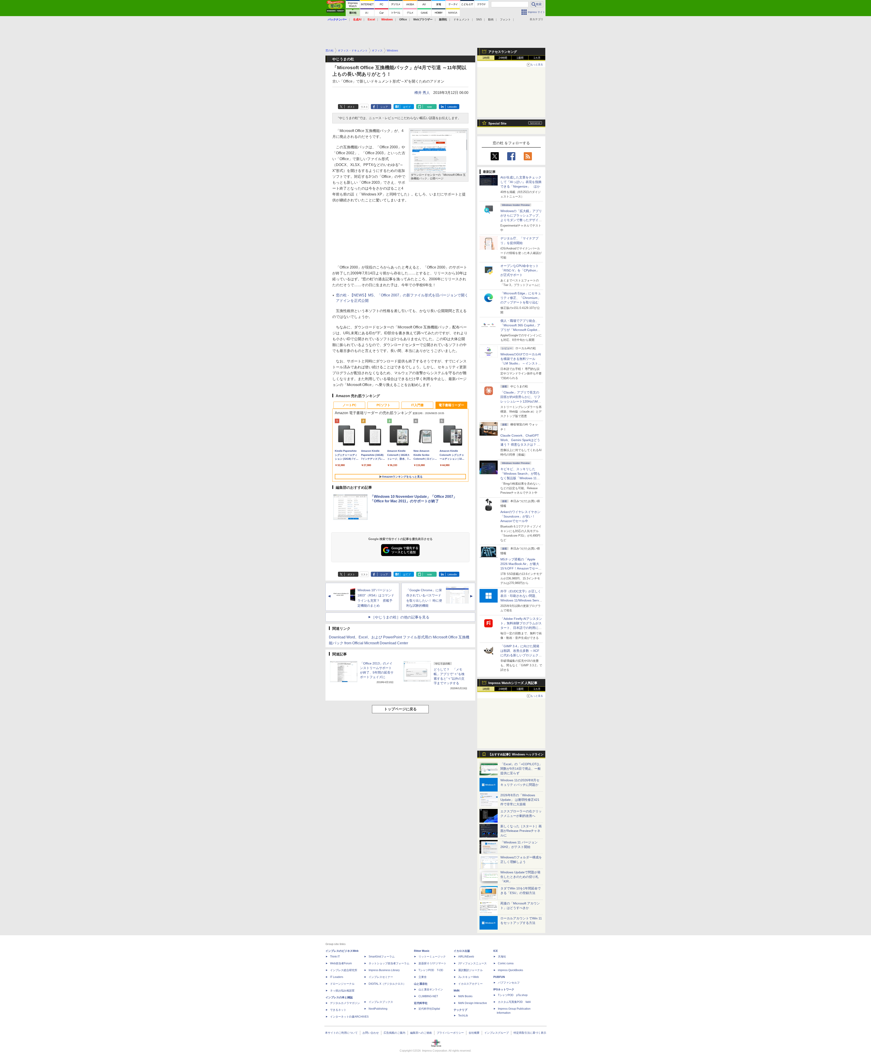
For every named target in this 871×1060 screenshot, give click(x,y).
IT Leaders (336, 977)
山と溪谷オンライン (430, 989)
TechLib (463, 1015)
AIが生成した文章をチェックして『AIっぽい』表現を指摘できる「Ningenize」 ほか (520, 182)
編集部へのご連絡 (421, 1032)
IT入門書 (417, 405)
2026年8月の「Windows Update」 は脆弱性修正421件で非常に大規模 (519, 799)
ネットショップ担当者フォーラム (389, 963)
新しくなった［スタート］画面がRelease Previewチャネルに (521, 830)
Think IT (335, 956)
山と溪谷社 (421, 983)
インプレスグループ (496, 1032)
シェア (384, 106)
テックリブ (460, 1009)
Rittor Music (422, 951)
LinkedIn (452, 106)
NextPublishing (378, 1008)
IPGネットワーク (503, 989)
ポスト (351, 106)
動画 (491, 19)
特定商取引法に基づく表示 (530, 1032)
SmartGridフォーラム (382, 956)
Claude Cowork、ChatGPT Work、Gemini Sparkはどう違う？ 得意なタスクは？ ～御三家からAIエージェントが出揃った (520, 444)
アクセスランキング (502, 52)
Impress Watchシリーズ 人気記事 (512, 683)
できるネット (338, 1009)
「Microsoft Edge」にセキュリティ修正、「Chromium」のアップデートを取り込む (520, 297)
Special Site (497, 123)
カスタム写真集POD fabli (514, 1002)
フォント (505, 19)
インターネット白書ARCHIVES (349, 1016)
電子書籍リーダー (451, 405)
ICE (495, 951)
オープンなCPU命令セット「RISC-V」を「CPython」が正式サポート (519, 270)
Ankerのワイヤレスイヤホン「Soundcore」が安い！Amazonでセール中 (520, 516)
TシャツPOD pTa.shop (513, 995)
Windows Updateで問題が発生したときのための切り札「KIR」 (520, 876)
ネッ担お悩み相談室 (342, 990)
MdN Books (465, 996)
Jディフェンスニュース (472, 963)
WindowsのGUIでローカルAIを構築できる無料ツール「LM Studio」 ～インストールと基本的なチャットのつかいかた (521, 363)
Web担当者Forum (341, 963)
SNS (479, 19)
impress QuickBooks (510, 970)
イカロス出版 (462, 951)
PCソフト (383, 405)
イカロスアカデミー (470, 983)
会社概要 (474, 1032)
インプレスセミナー (381, 977)
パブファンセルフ (509, 982)
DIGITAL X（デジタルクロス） (387, 983)
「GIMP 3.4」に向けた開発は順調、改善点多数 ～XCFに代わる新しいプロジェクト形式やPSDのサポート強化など (521, 655)
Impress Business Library (384, 970)
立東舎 (422, 977)
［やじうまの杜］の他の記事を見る (400, 617)
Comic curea (506, 963)
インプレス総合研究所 (343, 970)
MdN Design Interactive (472, 1003)
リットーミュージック (432, 956)
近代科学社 (421, 1003)
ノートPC (349, 405)
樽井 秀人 (422, 93)
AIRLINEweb (466, 956)
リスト (364, 106)
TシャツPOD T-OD (430, 970)
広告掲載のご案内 (394, 1032)
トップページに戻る (400, 709)
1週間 (520, 57)
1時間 (485, 57)
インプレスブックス (381, 1002)
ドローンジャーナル (342, 983)
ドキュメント (461, 19)
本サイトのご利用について (341, 1032)
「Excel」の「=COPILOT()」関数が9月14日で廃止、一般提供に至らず (521, 768)
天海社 (502, 956)
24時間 (503, 57)
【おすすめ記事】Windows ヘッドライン (515, 754)
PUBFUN (499, 977)
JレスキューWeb (468, 977)
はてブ (407, 106)
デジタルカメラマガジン (345, 1003)
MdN (457, 990)
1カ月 (537, 57)
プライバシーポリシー (450, 1032)
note (429, 106)
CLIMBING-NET (428, 996)
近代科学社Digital (429, 1008)
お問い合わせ (370, 1032)
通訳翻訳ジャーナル (470, 970)
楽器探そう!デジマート (432, 963)
